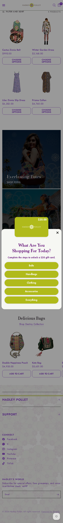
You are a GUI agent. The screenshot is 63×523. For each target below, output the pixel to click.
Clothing (31, 282)
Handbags (31, 274)
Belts (31, 265)
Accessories (31, 291)
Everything (31, 300)
